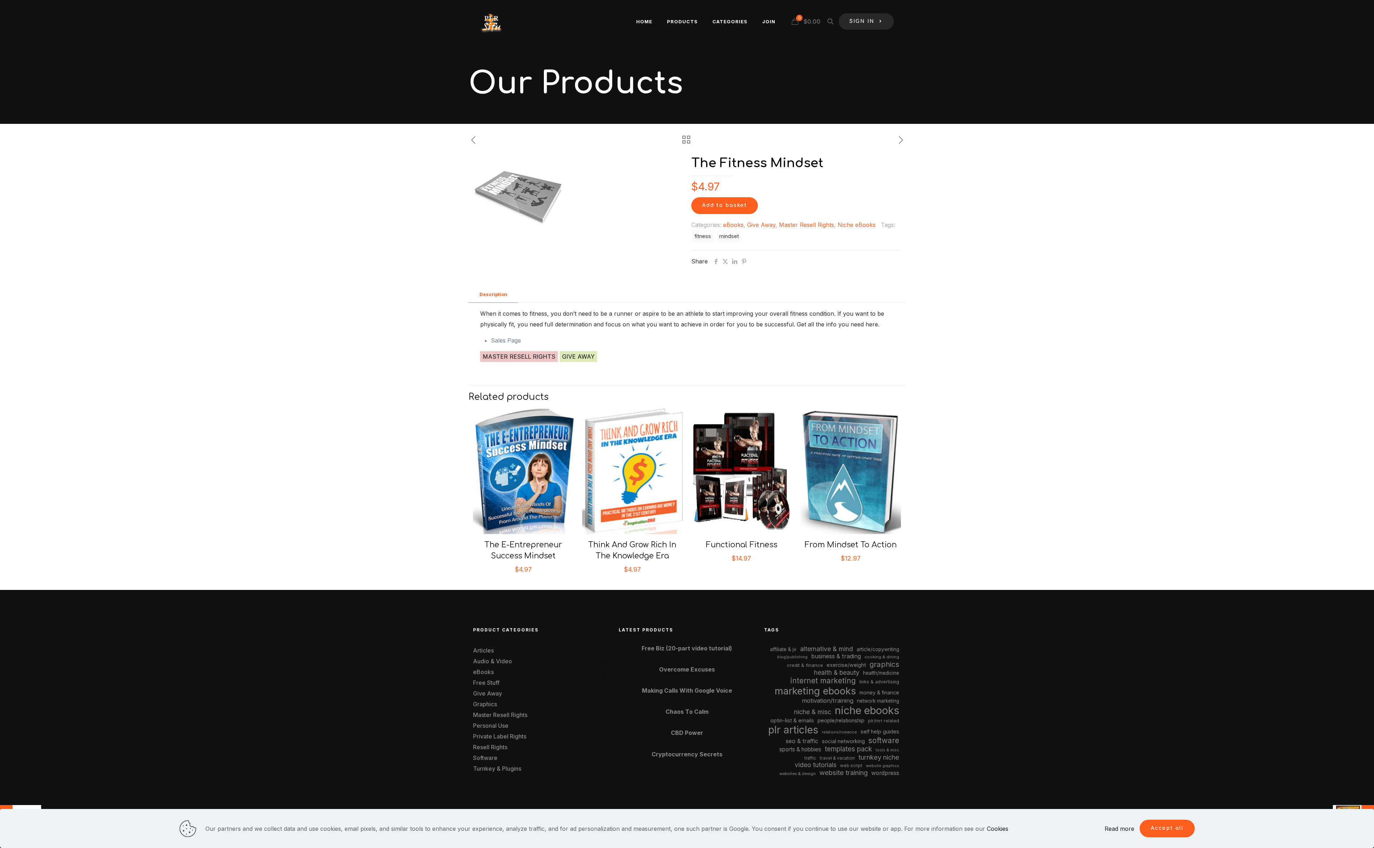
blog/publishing (792, 657)
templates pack (848, 749)
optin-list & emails (792, 720)
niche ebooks (867, 710)
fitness (703, 236)
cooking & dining (881, 656)
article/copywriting (878, 649)
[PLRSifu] (491, 21)
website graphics (882, 765)
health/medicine (881, 673)
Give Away (761, 224)
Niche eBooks (857, 224)
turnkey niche (878, 757)
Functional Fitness (741, 545)
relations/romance (839, 732)
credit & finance (805, 665)
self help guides (880, 731)
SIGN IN (861, 21)
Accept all (1167, 828)
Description (493, 294)
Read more (1119, 828)
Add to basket (724, 205)
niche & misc (812, 712)
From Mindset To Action (851, 545)
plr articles (793, 730)
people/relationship (841, 720)
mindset (729, 236)
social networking (843, 741)
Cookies (997, 828)
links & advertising (879, 681)
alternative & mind (826, 649)
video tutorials (816, 765)
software (883, 740)
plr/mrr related (883, 720)
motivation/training (827, 700)
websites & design (797, 773)
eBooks (733, 224)
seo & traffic (802, 741)
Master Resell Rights (806, 224)
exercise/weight (846, 665)
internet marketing (823, 680)
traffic (810, 758)
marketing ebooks (815, 691)
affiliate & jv (783, 649)
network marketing (878, 701)
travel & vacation (837, 758)
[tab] (493, 294)
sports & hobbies (800, 749)
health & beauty (836, 672)
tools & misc (887, 749)
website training (843, 772)
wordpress (885, 773)
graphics (884, 664)
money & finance (879, 692)
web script (851, 765)
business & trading (836, 656)
